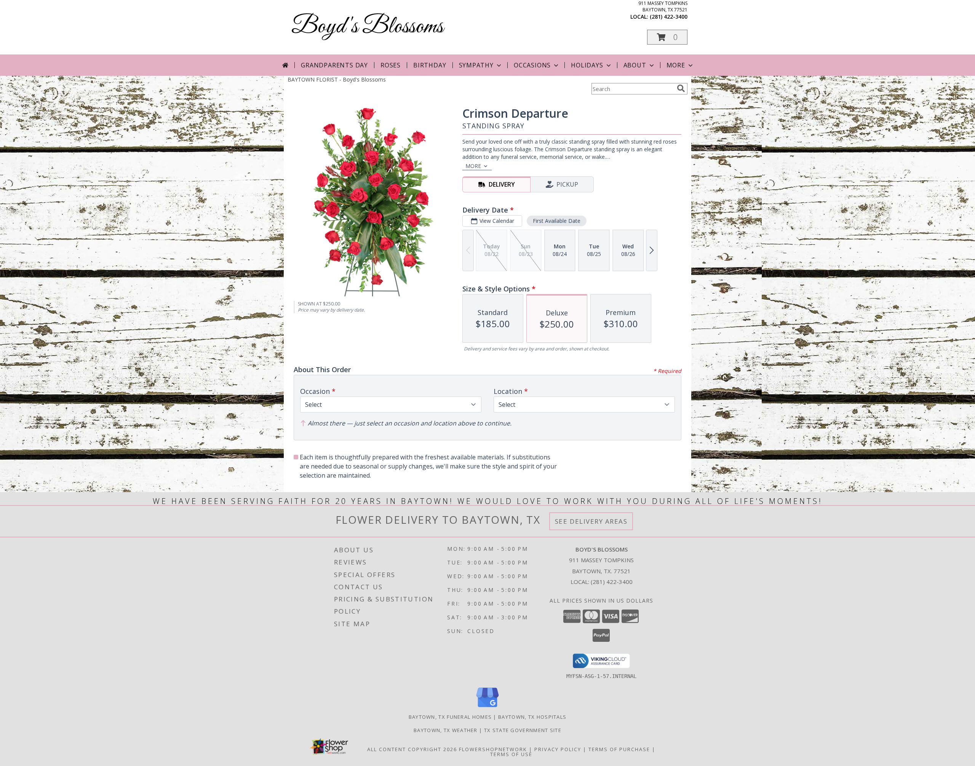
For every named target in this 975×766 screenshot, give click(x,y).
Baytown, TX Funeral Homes (450, 716)
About (634, 65)
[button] (667, 37)
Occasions (532, 65)
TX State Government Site (522, 730)
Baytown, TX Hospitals (532, 716)
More (676, 65)
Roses (390, 65)
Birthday (429, 65)
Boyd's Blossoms (367, 26)
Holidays (587, 65)
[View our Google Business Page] (487, 707)
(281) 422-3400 (668, 16)
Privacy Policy (557, 749)
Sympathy (476, 65)
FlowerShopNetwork (493, 749)
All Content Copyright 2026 (412, 749)
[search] (681, 88)
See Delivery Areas (591, 521)
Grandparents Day (334, 65)
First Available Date (556, 220)
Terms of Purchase (619, 749)
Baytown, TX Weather (446, 730)
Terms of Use (511, 754)
